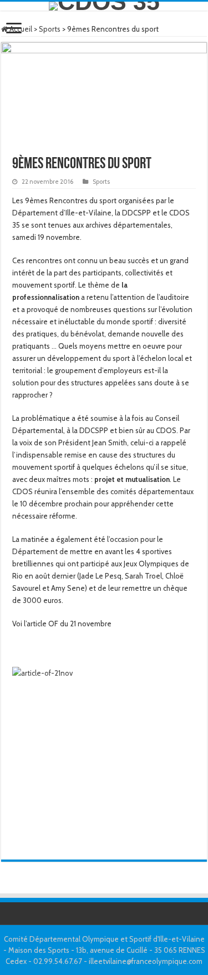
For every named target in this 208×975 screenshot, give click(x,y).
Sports (49, 28)
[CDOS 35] (104, 6)
